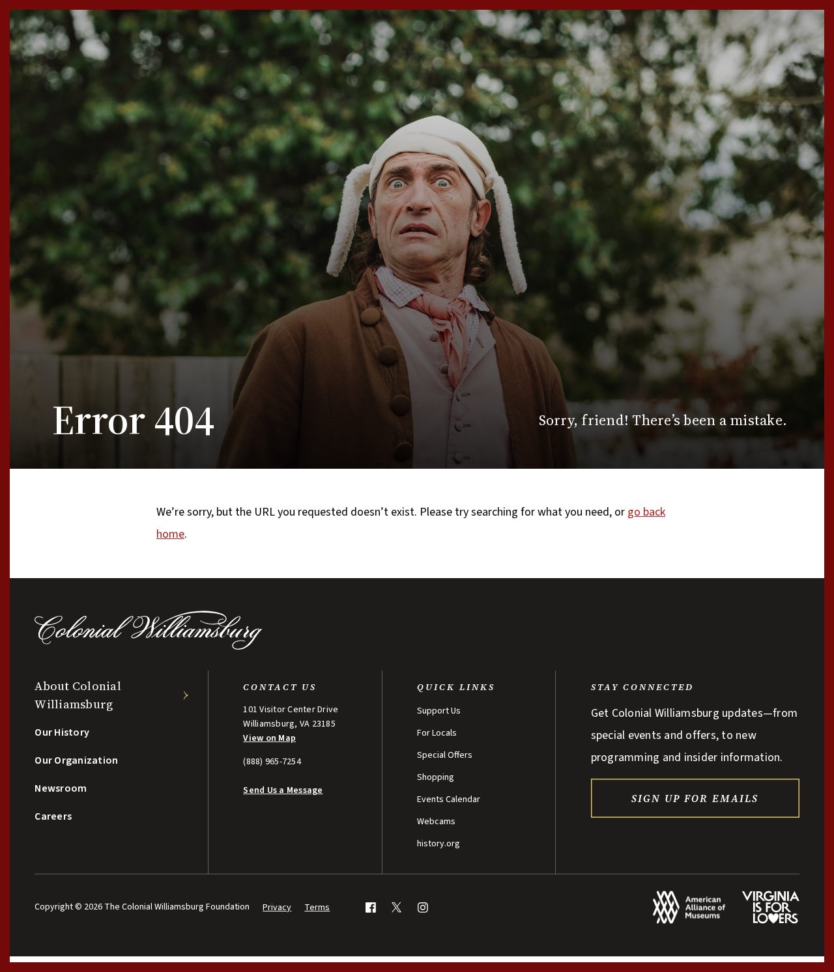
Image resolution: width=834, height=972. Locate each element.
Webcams (436, 821)
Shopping (435, 777)
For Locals (437, 733)
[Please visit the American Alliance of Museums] (689, 907)
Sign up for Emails (694, 798)
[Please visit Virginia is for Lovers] (770, 907)
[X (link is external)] (396, 907)
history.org (438, 843)
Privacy (277, 907)
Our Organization (76, 760)
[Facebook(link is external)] (370, 907)
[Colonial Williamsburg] (149, 646)
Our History (62, 732)
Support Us (439, 710)
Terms (317, 907)
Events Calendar (448, 799)
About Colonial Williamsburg (78, 695)
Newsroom (61, 788)
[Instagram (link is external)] (422, 907)
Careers (53, 816)
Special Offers (444, 755)
